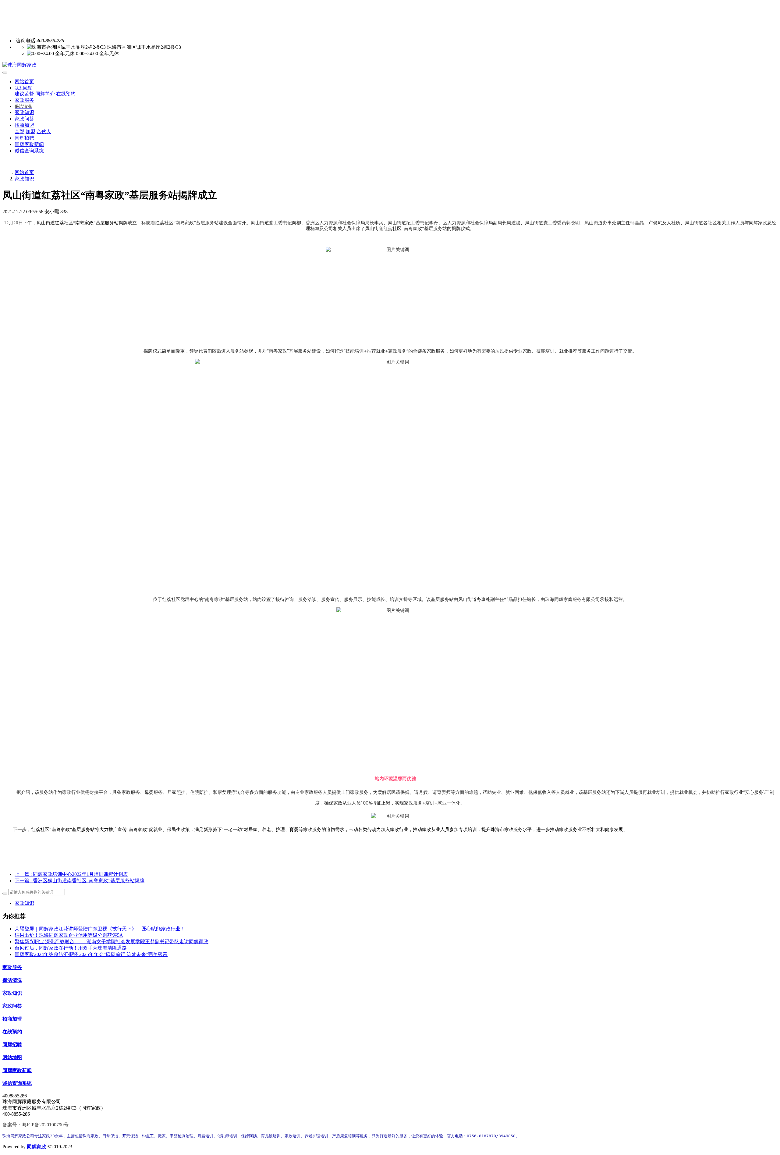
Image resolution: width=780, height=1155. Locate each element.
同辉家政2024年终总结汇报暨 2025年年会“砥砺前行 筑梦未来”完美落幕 (91, 954)
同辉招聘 (12, 1044)
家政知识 (24, 178)
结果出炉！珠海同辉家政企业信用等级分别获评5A (69, 935)
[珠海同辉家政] (390, 65)
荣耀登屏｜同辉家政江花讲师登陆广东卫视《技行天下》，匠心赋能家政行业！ (100, 928)
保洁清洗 (12, 980)
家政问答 (12, 1005)
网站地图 (12, 1057)
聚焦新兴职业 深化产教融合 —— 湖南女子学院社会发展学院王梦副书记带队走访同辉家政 (111, 941)
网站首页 (24, 81)
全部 (19, 131)
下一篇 (79, 880)
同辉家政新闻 (17, 1070)
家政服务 (12, 967)
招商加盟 (12, 1019)
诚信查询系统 (17, 1083)
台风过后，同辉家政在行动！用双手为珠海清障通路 (71, 948)
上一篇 (71, 874)
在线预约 (12, 1031)
